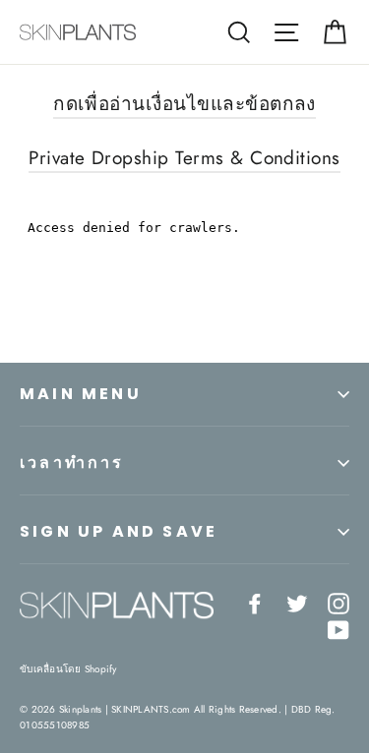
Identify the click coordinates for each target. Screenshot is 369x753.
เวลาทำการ (72, 462)
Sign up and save (118, 531)
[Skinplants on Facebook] (255, 602)
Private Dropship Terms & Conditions (184, 158)
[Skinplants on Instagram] (338, 602)
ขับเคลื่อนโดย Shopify (68, 669)
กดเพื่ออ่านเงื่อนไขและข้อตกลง (184, 103)
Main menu (81, 393)
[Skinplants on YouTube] (338, 628)
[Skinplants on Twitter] (297, 602)
